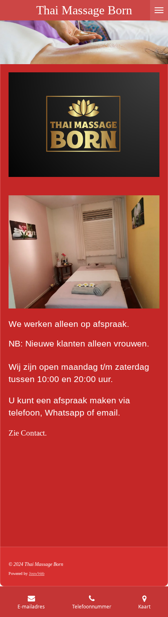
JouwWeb (36, 573)
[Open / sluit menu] (159, 10)
